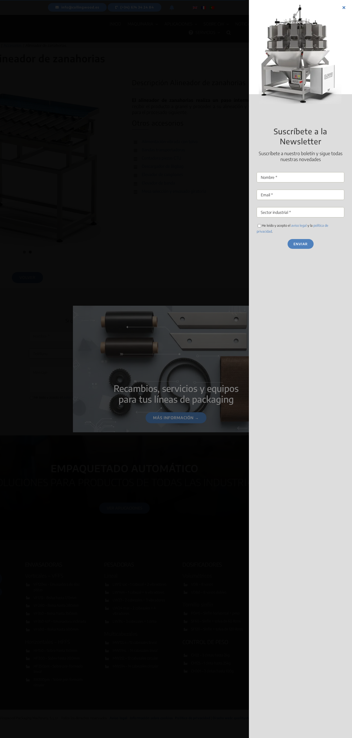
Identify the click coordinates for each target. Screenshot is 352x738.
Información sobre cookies (157, 395)
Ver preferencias (216, 383)
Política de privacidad (196, 395)
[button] (232, 344)
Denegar (176, 383)
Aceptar (136, 383)
